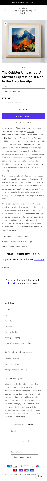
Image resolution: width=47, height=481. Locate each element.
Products (8, 321)
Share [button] (6, 267)
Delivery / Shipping (12, 337)
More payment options (23, 122)
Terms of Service (11, 332)
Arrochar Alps (25, 138)
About (7, 315)
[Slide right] (28, 67)
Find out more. (19, 416)
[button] (5, 10)
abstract (30, 131)
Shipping (4, 102)
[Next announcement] (42, 2)
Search (7, 309)
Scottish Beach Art (12, 364)
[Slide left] (18, 67)
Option (4, 86)
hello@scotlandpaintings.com (23, 283)
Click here (39, 259)
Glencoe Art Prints (12, 358)
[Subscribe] (35, 431)
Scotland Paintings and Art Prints (18, 474)
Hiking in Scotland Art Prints (16, 370)
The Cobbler (9, 138)
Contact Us (9, 326)
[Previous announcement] (4, 2)
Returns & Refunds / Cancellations (18, 343)
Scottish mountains (33, 213)
